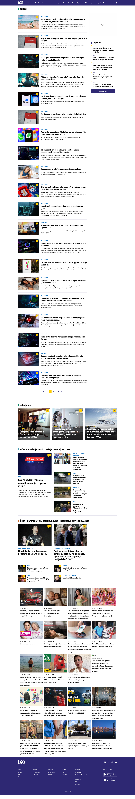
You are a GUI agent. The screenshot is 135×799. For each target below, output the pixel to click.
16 (58, 391)
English (65, 774)
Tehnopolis (57, 426)
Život (19, 777)
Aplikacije (78, 779)
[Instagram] (112, 762)
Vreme (64, 777)
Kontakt (77, 784)
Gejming (44, 222)
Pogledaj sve (103, 91)
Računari (44, 353)
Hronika (76, 487)
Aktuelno (44, 16)
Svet (19, 477)
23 (24, 566)
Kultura (35, 774)
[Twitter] (108, 762)
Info (19, 770)
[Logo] (20, 2)
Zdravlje (35, 770)
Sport (22, 429)
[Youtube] (116, 762)
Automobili (91, 426)
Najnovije (29, 3)
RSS (76, 782)
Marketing (78, 770)
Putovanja (36, 772)
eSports (50, 770)
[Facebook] (105, 762)
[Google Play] (110, 774)
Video (64, 770)
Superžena (36, 777)
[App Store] (110, 780)
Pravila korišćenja (81, 774)
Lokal (49, 777)
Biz (19, 774)
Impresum (78, 772)
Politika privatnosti (81, 777)
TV (63, 772)
